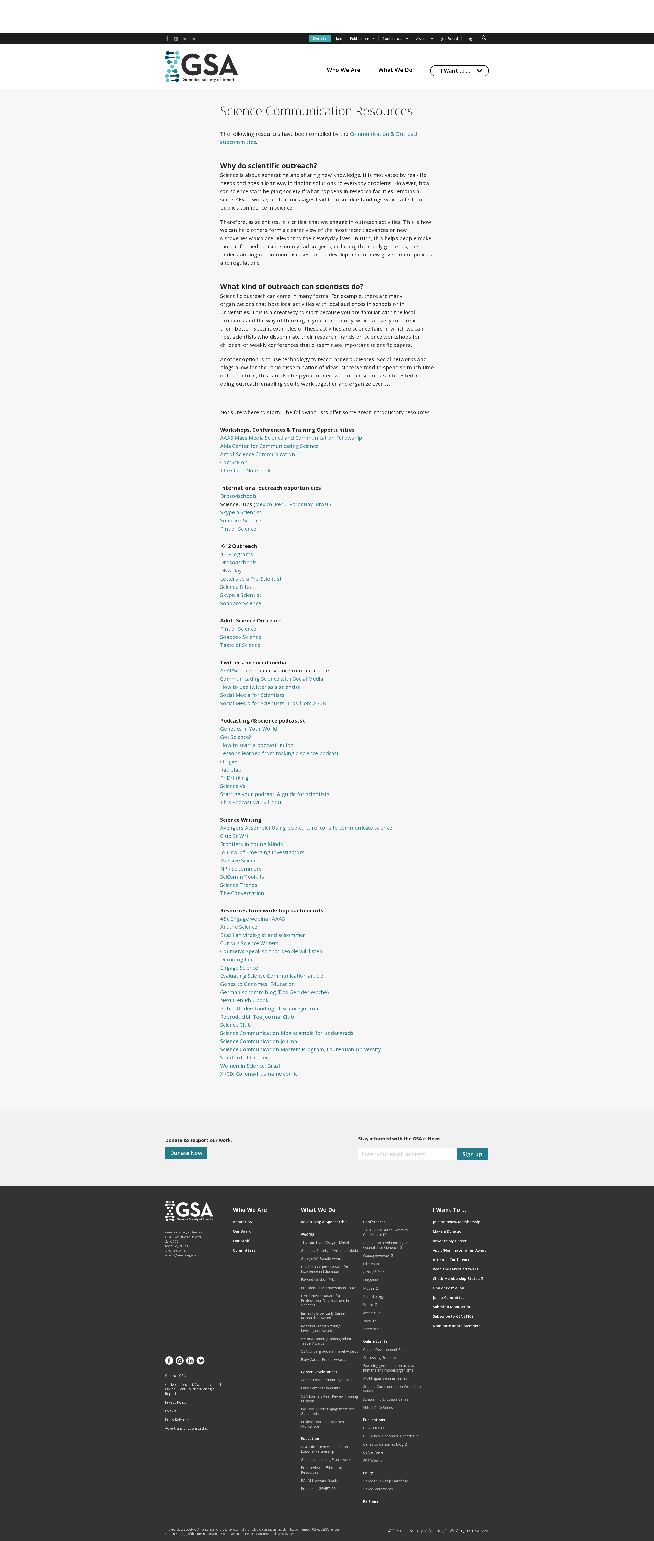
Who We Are (343, 70)
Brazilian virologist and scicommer (263, 935)
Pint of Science (238, 528)
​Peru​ (281, 504)
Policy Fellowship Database (385, 1481)
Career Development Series (385, 1349)
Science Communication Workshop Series (392, 1388)
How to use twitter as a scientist (260, 686)
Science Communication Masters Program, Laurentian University (300, 1049)
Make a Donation (448, 1231)
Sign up (472, 1154)
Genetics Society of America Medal (330, 1250)
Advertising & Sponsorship (186, 1428)
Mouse (369, 1288)
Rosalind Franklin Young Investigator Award (320, 1328)
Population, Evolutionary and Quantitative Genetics (387, 1245)
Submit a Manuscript (452, 1307)
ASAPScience (235, 670)
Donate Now (186, 1152)
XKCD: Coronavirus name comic (258, 1073)
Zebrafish (371, 1329)
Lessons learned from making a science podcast (279, 753)
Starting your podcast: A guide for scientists (275, 794)
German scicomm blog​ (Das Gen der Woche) (274, 992)
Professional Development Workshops (323, 1424)
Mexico (263, 504)
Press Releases (177, 1419)
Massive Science (239, 860)
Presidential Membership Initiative (329, 1288)
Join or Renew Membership (456, 1222)
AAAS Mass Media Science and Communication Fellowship (292, 437)
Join (339, 38)
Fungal (368, 1280)
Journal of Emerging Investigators (262, 852)
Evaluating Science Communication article (271, 975)
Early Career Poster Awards (323, 1359)
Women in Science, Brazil (251, 1065)
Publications (360, 38)
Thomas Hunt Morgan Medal (325, 1242)
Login (470, 38)
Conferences (392, 38)
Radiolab (230, 769)
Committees (244, 1250)
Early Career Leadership (320, 1388)
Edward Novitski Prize (319, 1279)
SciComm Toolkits (242, 876)
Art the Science (238, 926)
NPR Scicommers (241, 868)
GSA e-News (373, 1452)
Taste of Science (240, 645)
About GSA (242, 1222)
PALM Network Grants (319, 1480)
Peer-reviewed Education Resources (321, 1470)
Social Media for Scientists (252, 695)
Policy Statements (378, 1489)
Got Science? (235, 736)
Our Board (242, 1231)
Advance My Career (450, 1241)
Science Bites (236, 586)
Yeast (367, 1321)
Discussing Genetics (379, 1357)
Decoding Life (237, 959)
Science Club (235, 1024)
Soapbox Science (240, 520)
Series (385, 1399)
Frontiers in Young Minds (251, 844)
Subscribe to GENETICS (453, 1316)
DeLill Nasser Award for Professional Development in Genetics (325, 1300)
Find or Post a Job (448, 1288)
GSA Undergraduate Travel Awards (329, 1351)
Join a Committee (448, 1297)
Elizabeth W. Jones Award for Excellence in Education (324, 1269)
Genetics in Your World (248, 728)
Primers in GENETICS (318, 1488)
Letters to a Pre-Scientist (251, 578)
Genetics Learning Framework (326, 1459)
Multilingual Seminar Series (385, 1378)
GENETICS (371, 1428)
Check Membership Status (456, 1278)
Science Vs (233, 785)
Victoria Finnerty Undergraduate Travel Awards (327, 1341)
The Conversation (242, 893)
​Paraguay (301, 504)
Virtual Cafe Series (378, 1407)
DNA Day (231, 570)
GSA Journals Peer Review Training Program (329, 1398)
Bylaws (170, 1411)
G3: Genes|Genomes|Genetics (388, 1436)
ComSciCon (234, 462)
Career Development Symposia (327, 1380)
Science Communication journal (259, 1041)
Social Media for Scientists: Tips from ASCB (273, 703)
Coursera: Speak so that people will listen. (272, 951)
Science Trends (239, 885)
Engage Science (239, 967)
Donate (320, 38)
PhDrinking (234, 777)
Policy (368, 1473)
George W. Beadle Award (321, 1258)
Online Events (375, 1341)
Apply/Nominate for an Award (460, 1250)
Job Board (449, 38)
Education (310, 1438)
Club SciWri (234, 836)
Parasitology (373, 1296)
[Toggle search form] (484, 38)
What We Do (395, 70)
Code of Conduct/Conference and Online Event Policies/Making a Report (193, 1389)
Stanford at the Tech (246, 1057)
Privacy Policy (175, 1402)
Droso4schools (238, 496)
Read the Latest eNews (453, 1269)
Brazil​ (323, 504)
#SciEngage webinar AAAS (252, 918)
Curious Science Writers (249, 943)
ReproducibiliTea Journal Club (257, 1016)
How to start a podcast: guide (256, 745)
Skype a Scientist (241, 512)
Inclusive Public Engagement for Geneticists (327, 1411)
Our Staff (241, 1241)
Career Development (319, 1371)
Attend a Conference (451, 1259)
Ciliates (369, 1264)
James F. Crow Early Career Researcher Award (323, 1315)
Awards (422, 38)
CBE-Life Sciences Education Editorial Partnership (324, 1449)
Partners (370, 1501)
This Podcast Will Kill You (250, 802)
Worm (368, 1304)
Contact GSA (175, 1376)
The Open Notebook (245, 470)
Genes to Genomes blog (383, 1444)
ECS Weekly (372, 1460)
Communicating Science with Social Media (271, 678)
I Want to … (455, 70)
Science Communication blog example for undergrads (287, 1033)
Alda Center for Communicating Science (269, 446)
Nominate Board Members (456, 1326)
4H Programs (236, 554)
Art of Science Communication (257, 454)
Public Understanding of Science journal (270, 1008)
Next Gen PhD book (244, 1000)
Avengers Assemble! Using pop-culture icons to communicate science (306, 827)
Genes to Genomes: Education (257, 984)
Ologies (229, 761)
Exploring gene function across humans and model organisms (388, 1368)
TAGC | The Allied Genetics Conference (385, 1232)
